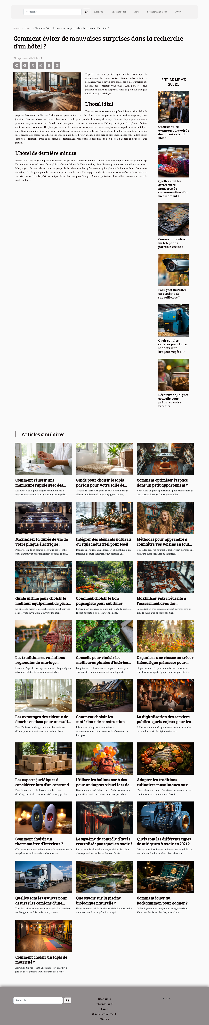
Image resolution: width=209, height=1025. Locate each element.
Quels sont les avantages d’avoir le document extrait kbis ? (173, 132)
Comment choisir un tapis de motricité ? (41, 959)
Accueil (17, 28)
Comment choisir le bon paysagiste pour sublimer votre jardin (99, 603)
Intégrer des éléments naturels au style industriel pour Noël (104, 541)
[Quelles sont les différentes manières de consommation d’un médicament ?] (173, 161)
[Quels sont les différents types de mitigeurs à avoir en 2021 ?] (165, 817)
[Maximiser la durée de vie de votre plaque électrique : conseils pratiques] (43, 518)
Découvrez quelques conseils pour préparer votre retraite (173, 400)
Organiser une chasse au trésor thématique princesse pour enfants (165, 662)
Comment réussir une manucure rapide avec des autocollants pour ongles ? (39, 485)
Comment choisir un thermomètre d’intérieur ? (39, 841)
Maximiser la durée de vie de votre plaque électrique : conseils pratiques (41, 544)
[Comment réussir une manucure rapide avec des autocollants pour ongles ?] (43, 458)
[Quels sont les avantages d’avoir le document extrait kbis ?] (173, 107)
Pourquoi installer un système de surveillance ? (172, 293)
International (119, 12)
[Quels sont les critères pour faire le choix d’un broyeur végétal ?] (173, 320)
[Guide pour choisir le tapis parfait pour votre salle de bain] (104, 458)
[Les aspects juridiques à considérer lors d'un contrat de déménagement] (43, 758)
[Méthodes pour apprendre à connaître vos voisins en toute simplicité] (165, 518)
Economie (99, 12)
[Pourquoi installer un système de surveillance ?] (173, 270)
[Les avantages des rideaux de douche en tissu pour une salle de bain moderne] (43, 695)
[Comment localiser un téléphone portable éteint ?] (173, 219)
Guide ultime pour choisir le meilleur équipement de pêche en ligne (42, 603)
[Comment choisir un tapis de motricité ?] (43, 936)
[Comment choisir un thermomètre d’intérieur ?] (43, 817)
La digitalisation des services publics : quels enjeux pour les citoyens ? (164, 721)
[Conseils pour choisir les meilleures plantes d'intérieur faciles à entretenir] (104, 636)
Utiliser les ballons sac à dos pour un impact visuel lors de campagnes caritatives (102, 784)
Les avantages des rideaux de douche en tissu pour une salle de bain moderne (42, 721)
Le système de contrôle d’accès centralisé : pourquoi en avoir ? (104, 841)
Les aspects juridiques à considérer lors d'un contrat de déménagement (43, 784)
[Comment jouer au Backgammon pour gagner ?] (165, 876)
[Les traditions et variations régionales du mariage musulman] (43, 636)
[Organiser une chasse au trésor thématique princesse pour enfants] (165, 636)
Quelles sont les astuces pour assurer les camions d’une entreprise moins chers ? (41, 902)
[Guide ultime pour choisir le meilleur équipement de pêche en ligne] (43, 577)
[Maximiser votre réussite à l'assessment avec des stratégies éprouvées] (165, 577)
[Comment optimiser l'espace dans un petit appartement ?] (165, 458)
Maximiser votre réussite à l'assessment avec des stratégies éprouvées (161, 603)
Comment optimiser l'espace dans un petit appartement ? (162, 482)
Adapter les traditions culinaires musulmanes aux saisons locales (162, 784)
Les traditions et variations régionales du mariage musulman (40, 662)
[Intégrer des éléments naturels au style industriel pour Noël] (104, 518)
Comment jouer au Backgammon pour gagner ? (162, 900)
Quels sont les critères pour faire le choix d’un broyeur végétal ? (172, 346)
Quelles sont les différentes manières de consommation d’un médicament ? (173, 188)
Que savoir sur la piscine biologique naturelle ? (98, 900)
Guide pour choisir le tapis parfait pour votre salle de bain (100, 485)
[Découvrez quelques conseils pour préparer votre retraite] (173, 375)
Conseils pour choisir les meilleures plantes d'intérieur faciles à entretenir (103, 662)
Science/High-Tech (157, 12)
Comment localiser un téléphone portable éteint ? (172, 243)
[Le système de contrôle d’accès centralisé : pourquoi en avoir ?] (104, 817)
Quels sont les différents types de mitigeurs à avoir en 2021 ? (164, 841)
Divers (178, 12)
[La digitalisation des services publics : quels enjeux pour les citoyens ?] (165, 695)
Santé (136, 12)
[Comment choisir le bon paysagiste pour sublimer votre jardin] (104, 577)
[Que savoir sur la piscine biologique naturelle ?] (104, 876)
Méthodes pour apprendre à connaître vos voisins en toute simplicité (164, 544)
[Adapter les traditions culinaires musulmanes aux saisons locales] (165, 758)
